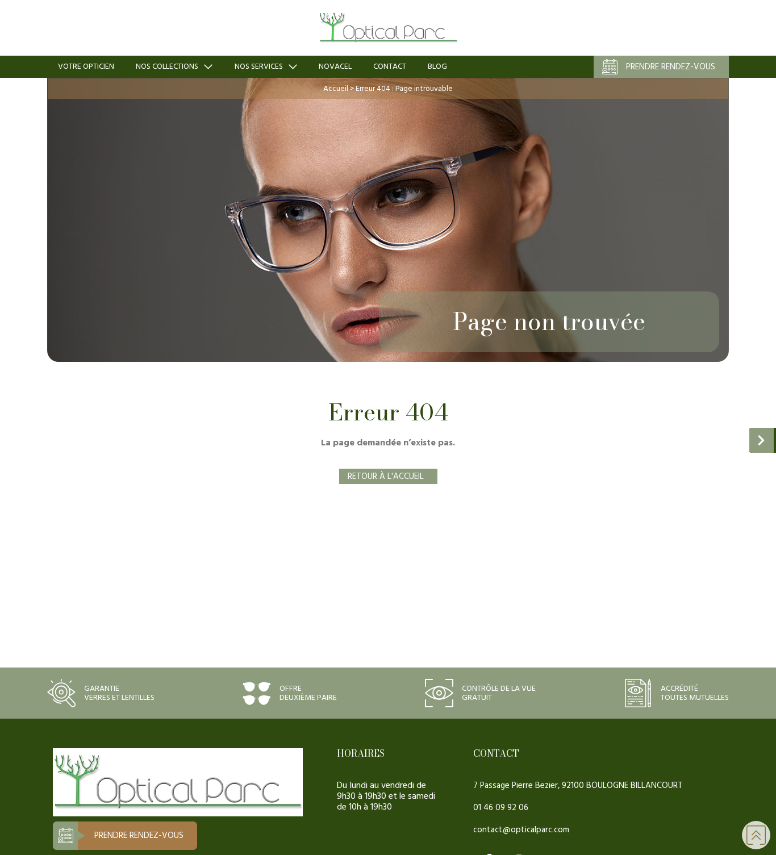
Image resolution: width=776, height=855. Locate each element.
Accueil (335, 89)
